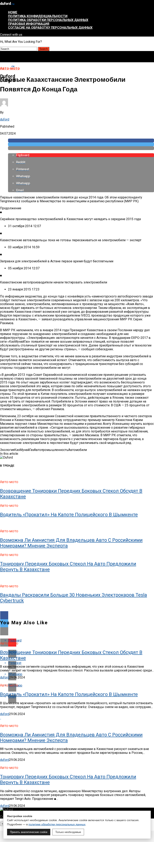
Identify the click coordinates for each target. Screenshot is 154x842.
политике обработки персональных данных (56, 824)
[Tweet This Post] (81, 144)
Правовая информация (28, 24)
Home (12, 12)
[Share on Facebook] (81, 140)
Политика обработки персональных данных (48, 20)
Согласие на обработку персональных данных (50, 28)
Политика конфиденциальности (37, 16)
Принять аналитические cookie (28, 832)
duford (4, 119)
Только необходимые (68, 832)
